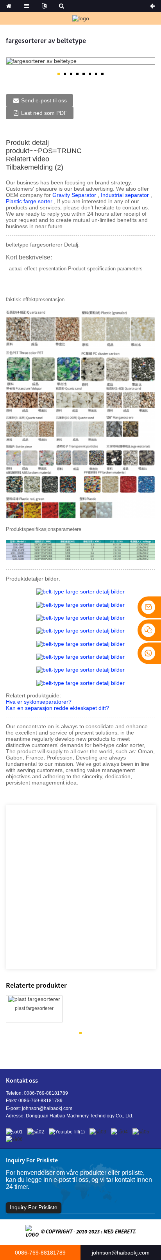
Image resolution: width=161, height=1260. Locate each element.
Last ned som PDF (44, 113)
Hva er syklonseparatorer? (39, 702)
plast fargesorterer (34, 1008)
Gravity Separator (75, 195)
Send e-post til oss (44, 100)
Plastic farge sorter (30, 201)
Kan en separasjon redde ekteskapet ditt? (57, 708)
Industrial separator (125, 195)
